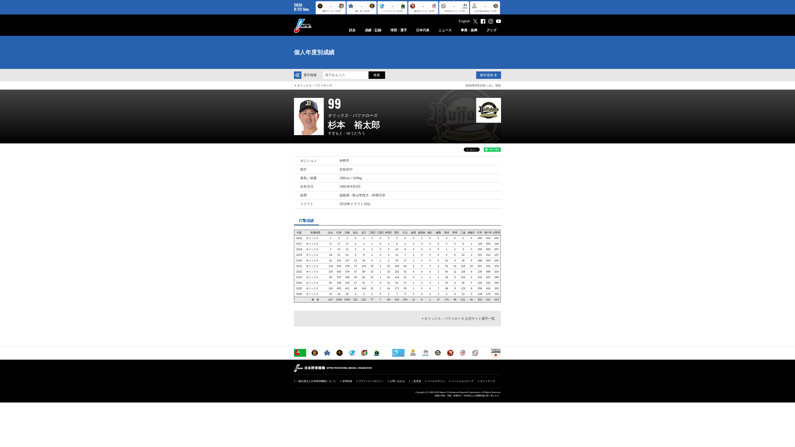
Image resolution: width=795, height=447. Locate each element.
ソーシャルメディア (462, 381)
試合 (352, 30)
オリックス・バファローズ (314, 85)
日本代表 (422, 30)
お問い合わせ (397, 381)
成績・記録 (373, 30)
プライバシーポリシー (371, 381)
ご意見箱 (416, 381)
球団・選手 (398, 30)
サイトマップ (487, 381)
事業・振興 (469, 30)
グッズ (491, 30)
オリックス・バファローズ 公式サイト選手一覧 (459, 318)
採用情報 (347, 381)
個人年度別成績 (314, 52)
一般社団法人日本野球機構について (316, 381)
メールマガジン (436, 381)
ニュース (445, 30)
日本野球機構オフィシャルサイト (313, 25)
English (464, 21)
